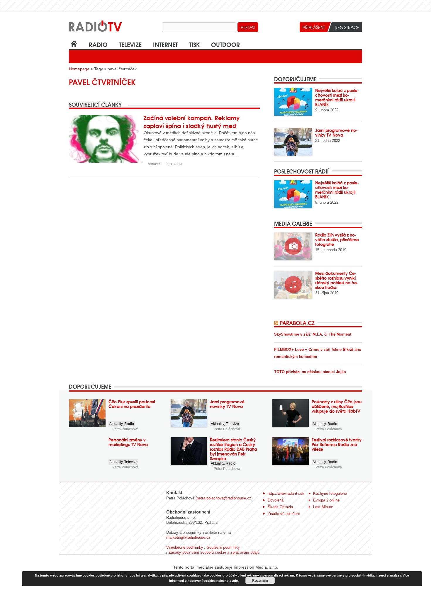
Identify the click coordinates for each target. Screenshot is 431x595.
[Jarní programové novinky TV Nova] (293, 142)
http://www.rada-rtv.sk (286, 493)
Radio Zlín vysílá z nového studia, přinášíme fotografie (337, 239)
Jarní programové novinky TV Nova (336, 132)
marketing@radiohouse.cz (188, 537)
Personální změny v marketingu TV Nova (128, 442)
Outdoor (225, 44)
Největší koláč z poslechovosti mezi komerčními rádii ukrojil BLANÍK (337, 97)
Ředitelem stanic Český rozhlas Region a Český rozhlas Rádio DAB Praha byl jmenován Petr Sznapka (233, 449)
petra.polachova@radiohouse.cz (224, 498)
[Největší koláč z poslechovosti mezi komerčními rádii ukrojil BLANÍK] (293, 102)
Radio (98, 44)
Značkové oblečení (284, 513)
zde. (235, 580)
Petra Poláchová (125, 429)
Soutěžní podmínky (223, 547)
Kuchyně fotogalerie (330, 493)
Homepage (79, 69)
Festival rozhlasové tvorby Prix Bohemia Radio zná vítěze (337, 444)
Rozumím (260, 580)
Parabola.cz (297, 323)
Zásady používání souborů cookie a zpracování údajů (214, 552)
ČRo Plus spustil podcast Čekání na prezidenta (131, 403)
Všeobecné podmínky (184, 547)
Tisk (194, 44)
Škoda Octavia (280, 507)
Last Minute (323, 507)
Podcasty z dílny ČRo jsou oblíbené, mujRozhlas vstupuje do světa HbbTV (337, 406)
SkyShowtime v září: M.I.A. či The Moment (312, 334)
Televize (130, 44)
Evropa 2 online (326, 500)
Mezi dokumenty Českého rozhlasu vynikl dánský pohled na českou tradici (337, 280)
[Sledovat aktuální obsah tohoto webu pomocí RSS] (277, 323)
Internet (165, 44)
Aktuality (116, 424)
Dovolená (276, 500)
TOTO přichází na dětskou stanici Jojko (310, 372)
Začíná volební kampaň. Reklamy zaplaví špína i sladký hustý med (192, 121)
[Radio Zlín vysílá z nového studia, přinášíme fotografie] (293, 246)
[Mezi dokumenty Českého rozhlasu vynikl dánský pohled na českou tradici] (293, 285)
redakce (154, 164)
